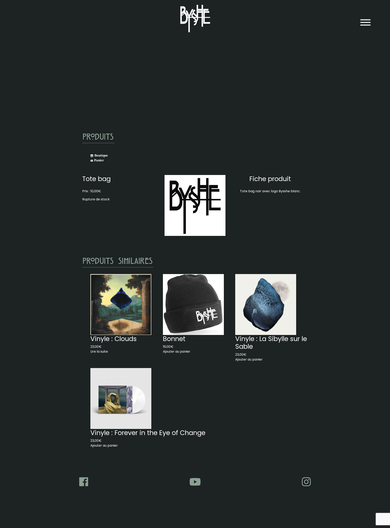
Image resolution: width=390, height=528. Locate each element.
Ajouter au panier (176, 351)
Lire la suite (99, 351)
